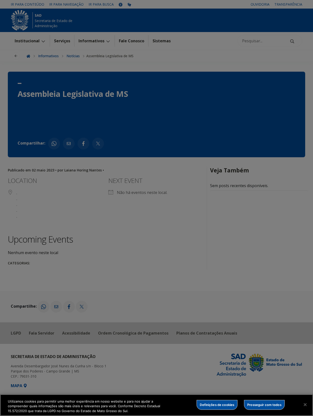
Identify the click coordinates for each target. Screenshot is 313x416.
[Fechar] (305, 404)
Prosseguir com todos (264, 404)
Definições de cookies (217, 404)
